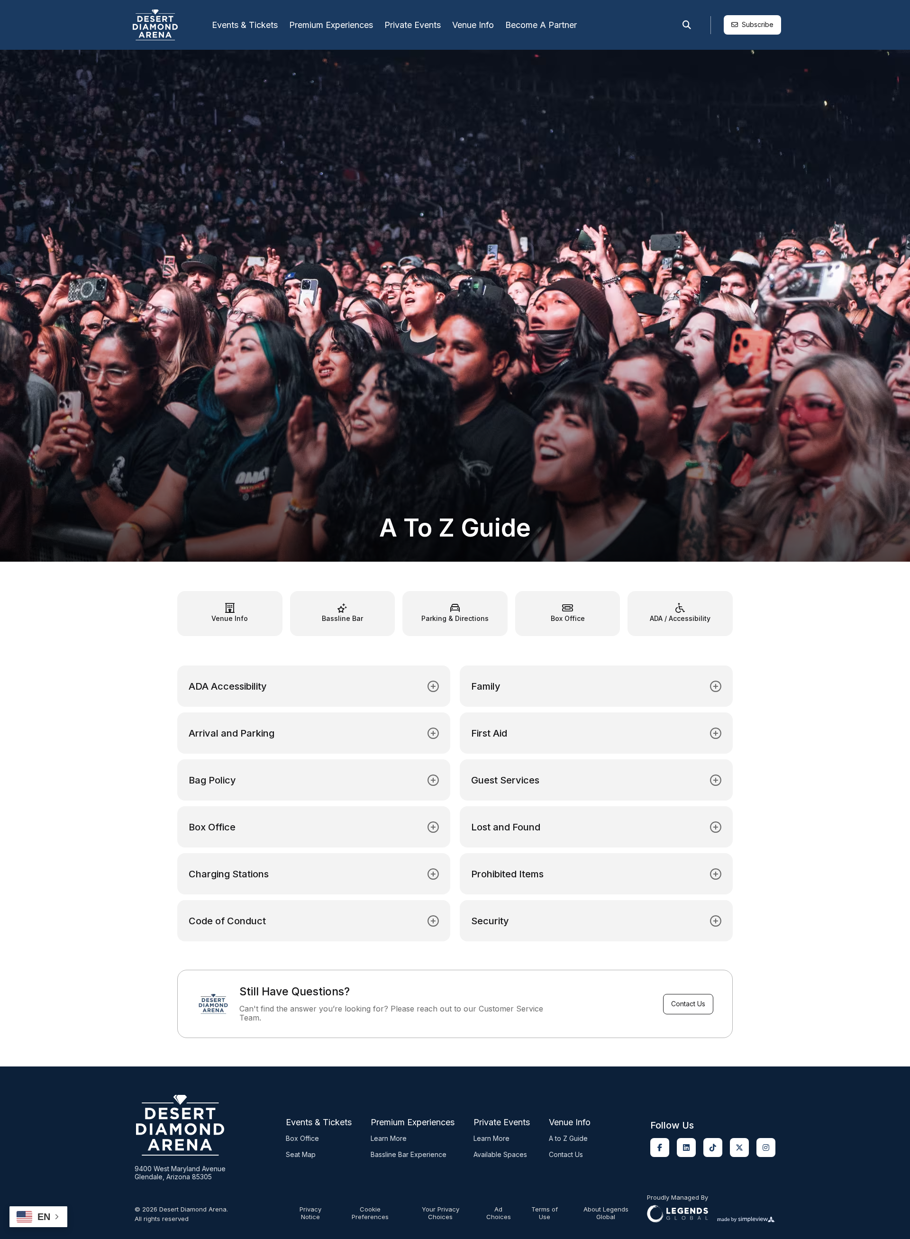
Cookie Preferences (370, 1213)
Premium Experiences (331, 25)
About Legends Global (605, 1213)
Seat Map (301, 1154)
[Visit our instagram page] (765, 1147)
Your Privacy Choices (440, 1213)
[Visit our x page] (739, 1147)
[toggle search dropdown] (687, 25)
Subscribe (758, 24)
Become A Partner (541, 25)
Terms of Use (544, 1213)
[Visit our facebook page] (659, 1147)
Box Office (302, 1138)
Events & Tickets (245, 25)
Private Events (412, 25)
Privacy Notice (310, 1213)
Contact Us (688, 1004)
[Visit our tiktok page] (712, 1147)
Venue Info (473, 25)
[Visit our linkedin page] (686, 1147)
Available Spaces (500, 1154)
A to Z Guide (568, 1138)
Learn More (389, 1138)
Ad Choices (498, 1213)
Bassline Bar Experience (408, 1154)
